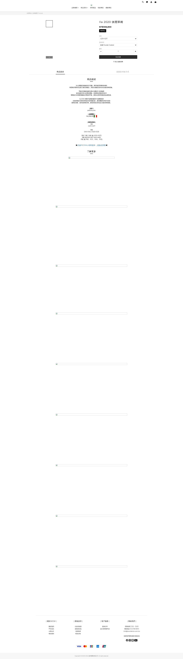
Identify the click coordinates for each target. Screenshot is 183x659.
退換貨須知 (78, 629)
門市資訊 (51, 629)
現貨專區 (101, 8)
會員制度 (78, 631)
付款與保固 (78, 626)
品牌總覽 (74, 8)
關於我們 (51, 626)
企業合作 (51, 631)
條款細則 (51, 633)
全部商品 (29, 13)
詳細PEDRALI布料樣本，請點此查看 (91, 145)
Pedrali (41, 13)
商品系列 (84, 8)
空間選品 (93, 8)
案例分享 (105, 626)
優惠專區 (109, 8)
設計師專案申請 (105, 629)
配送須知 (78, 633)
